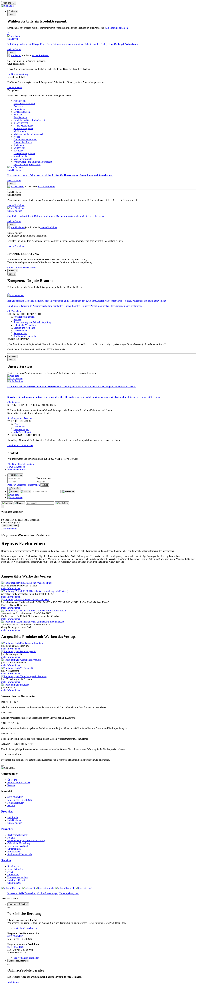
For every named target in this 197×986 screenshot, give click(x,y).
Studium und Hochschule (19, 854)
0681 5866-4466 (15, 947)
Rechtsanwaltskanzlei (17, 835)
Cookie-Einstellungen (47, 893)
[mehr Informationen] (26, 583)
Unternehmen (14, 848)
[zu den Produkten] (14, 55)
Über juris (12, 779)
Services (6, 860)
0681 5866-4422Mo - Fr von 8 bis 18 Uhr (19, 798)
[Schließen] (14, 488)
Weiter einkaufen (9, 526)
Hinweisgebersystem (69, 893)
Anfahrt (11, 805)
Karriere (11, 785)
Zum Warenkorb (9, 528)
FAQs (10, 871)
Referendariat (13, 851)
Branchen (7, 829)
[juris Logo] (7, 5)
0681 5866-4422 (15, 936)
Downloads (13, 874)
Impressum (12, 893)
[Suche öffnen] (13, 491)
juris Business (14, 820)
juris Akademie (14, 823)
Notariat (11, 837)
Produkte (7, 811)
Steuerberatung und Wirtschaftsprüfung (26, 840)
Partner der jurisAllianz (18, 782)
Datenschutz (30, 893)
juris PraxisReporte (16, 880)
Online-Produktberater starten (21, 267)
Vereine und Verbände (18, 846)
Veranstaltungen (15, 869)
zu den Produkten (40, 55)
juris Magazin (14, 883)
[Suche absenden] (25, 491)
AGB (21, 893)
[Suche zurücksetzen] (68, 491)
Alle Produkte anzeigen (116, 28)
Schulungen (13, 866)
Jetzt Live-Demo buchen (25, 928)
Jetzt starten (13, 982)
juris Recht (12, 817)
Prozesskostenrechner (17, 877)
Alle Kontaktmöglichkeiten (20, 464)
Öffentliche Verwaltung (18, 843)
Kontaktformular (15, 802)
